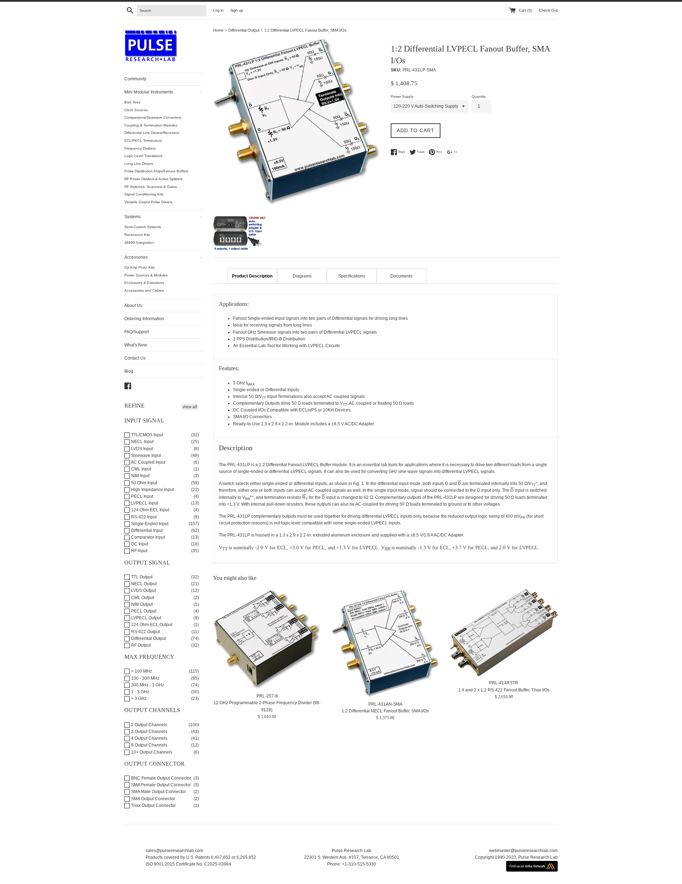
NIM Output (141, 604)
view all (190, 406)
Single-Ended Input (149, 523)
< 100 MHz (141, 671)
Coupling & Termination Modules (150, 125)
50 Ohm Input (143, 482)
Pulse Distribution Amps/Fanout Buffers (156, 171)
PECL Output (143, 611)
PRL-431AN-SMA (385, 704)
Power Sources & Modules (146, 275)
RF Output (140, 645)
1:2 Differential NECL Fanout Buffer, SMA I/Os (385, 710)
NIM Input (140, 475)
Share (401, 152)
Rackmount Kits (137, 235)
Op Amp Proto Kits (139, 267)
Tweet (420, 152)
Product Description (252, 276)
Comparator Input (147, 537)
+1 (455, 152)
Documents (401, 276)
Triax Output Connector (153, 805)
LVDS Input (141, 448)
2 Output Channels (148, 724)
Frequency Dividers (140, 148)
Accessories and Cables (144, 290)
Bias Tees (132, 102)
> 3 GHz (138, 698)
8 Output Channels (148, 745)
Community (135, 78)
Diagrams (302, 276)
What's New (135, 345)
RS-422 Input (143, 516)
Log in (218, 10)
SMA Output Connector (152, 798)
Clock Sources (136, 110)
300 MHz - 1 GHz (147, 685)
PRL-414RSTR (503, 682)
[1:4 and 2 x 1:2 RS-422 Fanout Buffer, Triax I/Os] (504, 632)
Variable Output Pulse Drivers (148, 202)
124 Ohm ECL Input (149, 509)
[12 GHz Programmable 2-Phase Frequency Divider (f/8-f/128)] (267, 639)
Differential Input (146, 530)
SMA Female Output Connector (160, 784)
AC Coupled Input (147, 462)
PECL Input (141, 496)
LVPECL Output (145, 617)
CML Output (142, 597)
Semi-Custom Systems (142, 227)
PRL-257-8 (267, 696)
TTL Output (141, 577)
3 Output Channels (148, 731)
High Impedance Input (152, 489)
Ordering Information (144, 318)
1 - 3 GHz (139, 691)
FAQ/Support (136, 331)
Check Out (548, 10)
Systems (163, 216)
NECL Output (143, 583)
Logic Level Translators (143, 156)
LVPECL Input (144, 503)
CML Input (140, 469)
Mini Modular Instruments (163, 92)
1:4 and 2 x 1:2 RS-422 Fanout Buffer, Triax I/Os (504, 689)
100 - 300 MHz (144, 678)
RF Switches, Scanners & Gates (150, 187)
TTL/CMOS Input (146, 434)
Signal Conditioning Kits (143, 194)
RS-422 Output (145, 631)
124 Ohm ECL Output (151, 624)
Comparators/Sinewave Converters (152, 117)
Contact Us (135, 358)
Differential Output (148, 638)
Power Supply (402, 96)
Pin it (438, 152)
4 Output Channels (148, 738)
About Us (133, 305)
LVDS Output (143, 590)
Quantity (479, 96)
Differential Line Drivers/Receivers (151, 133)
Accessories (163, 257)
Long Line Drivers (138, 164)
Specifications (351, 276)
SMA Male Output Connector (158, 791)
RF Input (138, 550)
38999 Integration (139, 242)
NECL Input (141, 441)
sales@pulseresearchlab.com (174, 850)
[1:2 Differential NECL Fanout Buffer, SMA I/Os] (385, 643)
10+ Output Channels (151, 752)
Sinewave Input (145, 455)
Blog (128, 371)
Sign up (236, 10)
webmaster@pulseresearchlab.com (523, 850)
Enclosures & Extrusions (144, 283)
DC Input (139, 543)
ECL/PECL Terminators (143, 140)
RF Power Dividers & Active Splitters (153, 179)
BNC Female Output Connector (160, 778)
